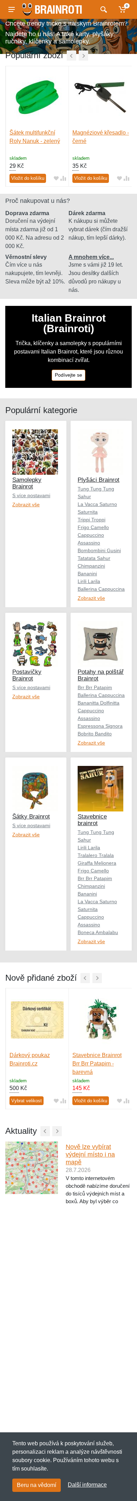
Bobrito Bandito (95, 733)
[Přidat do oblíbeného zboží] (56, 178)
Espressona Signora (100, 726)
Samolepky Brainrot (26, 483)
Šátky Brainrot (31, 816)
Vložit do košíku (27, 178)
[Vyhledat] (102, 9)
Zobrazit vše (26, 504)
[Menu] (11, 9)
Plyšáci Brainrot (98, 480)
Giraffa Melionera (97, 863)
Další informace (87, 1485)
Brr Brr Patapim (95, 687)
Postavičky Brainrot (26, 675)
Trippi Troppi (91, 519)
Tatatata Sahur (94, 558)
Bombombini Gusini (99, 550)
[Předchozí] (71, 55)
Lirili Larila (89, 581)
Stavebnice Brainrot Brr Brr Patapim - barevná (97, 1063)
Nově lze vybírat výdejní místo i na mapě (90, 1154)
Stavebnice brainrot (92, 820)
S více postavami (31, 495)
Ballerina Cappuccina (101, 589)
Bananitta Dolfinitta (98, 703)
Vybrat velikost (26, 1100)
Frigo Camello (93, 527)
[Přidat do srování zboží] (63, 178)
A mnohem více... (91, 257)
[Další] (83, 55)
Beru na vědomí (36, 1485)
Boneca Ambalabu (98, 932)
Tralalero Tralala (96, 855)
